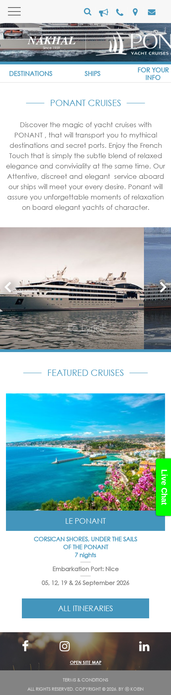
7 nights (85, 555)
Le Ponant (85, 520)
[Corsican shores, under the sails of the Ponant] (85, 452)
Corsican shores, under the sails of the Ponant (85, 543)
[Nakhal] (56, 44)
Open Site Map (85, 662)
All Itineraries (85, 608)
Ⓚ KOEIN (134, 689)
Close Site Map (86, 646)
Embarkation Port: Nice (85, 569)
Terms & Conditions (85, 680)
